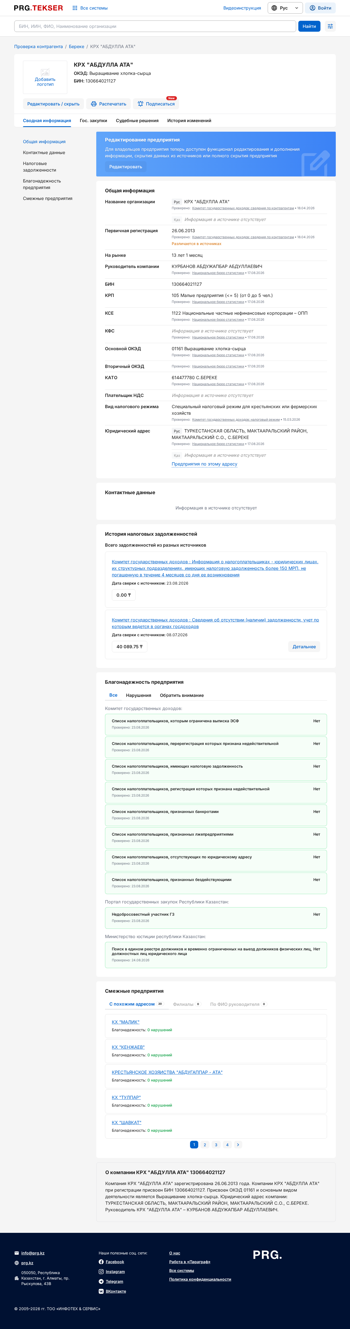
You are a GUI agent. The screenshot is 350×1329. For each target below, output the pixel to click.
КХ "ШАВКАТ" (126, 1122)
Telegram (114, 1281)
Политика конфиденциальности (200, 1279)
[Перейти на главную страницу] (38, 8)
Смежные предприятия (47, 198)
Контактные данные (44, 152)
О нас (174, 1253)
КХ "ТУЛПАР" (126, 1097)
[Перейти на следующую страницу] (238, 1144)
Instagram (115, 1271)
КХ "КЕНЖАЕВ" (128, 1047)
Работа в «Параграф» (190, 1261)
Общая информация (44, 141)
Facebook (115, 1261)
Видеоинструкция (242, 8)
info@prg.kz (33, 1253)
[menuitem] (52, 141)
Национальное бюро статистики (218, 273)
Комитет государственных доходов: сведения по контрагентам (243, 208)
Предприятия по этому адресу (204, 464)
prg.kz (27, 1262)
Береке (76, 46)
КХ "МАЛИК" (125, 1022)
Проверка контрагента (38, 46)
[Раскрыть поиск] (330, 26)
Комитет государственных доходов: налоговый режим (236, 419)
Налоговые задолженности (39, 167)
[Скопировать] (323, 205)
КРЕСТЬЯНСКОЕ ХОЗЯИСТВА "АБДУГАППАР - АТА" (167, 1072)
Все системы (181, 1270)
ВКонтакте (116, 1291)
